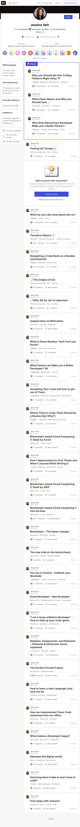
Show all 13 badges (40, 58)
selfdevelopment (44, 784)
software (44, 651)
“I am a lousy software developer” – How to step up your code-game (51, 619)
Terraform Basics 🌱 (42, 235)
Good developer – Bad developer (50, 596)
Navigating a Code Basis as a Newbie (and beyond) (52, 257)
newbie (43, 556)
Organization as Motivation (46, 321)
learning (54, 152)
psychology (66, 600)
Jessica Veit (36, 70)
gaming (52, 535)
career (44, 129)
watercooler (42, 348)
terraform (34, 239)
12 (52, 222)
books (33, 760)
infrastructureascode (38, 152)
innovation (50, 514)
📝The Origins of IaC (42, 279)
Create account (70, 3)
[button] (4, 53)
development (52, 695)
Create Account (51, 194)
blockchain (34, 443)
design (52, 651)
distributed (43, 535)
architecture (56, 106)
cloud (42, 443)
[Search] (10, 3)
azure (49, 443)
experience (56, 784)
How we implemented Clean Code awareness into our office (50, 714)
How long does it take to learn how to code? (52, 779)
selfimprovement (47, 600)
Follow (68, 17)
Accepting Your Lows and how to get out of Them (52, 391)
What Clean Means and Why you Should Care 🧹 (52, 101)
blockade (61, 579)
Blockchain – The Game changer (49, 531)
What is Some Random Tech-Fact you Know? (53, 343)
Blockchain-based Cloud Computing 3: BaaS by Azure (52, 438)
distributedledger (54, 556)
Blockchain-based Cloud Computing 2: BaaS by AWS (52, 486)
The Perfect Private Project (46, 667)
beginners (44, 82)
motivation (46, 106)
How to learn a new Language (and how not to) (51, 690)
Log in (57, 3)
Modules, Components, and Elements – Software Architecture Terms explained (52, 644)
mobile (48, 804)
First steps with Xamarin (45, 800)
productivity (51, 262)
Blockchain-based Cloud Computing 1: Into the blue (53, 509)
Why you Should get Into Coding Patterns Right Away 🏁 (52, 77)
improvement (54, 624)
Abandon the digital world (46, 756)
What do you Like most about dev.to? (52, 214)
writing (41, 218)
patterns (64, 82)
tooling (58, 239)
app (54, 804)
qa (48, 152)
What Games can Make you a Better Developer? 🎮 (51, 367)
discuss (35, 82)
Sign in (62, 200)
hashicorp (67, 239)
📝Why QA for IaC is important (49, 300)
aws (48, 491)
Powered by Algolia (43, 3)
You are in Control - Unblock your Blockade (50, 574)
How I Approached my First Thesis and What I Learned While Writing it (53, 462)
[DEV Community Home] (3, 3)
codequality (42, 419)
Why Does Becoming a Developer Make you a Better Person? (52, 124)
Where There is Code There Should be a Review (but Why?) (53, 414)
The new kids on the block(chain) (50, 552)
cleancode (36, 106)
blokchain (34, 535)
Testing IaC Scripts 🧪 (43, 148)
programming (54, 82)
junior (62, 129)
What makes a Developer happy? (50, 736)
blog (47, 218)
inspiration (55, 739)
